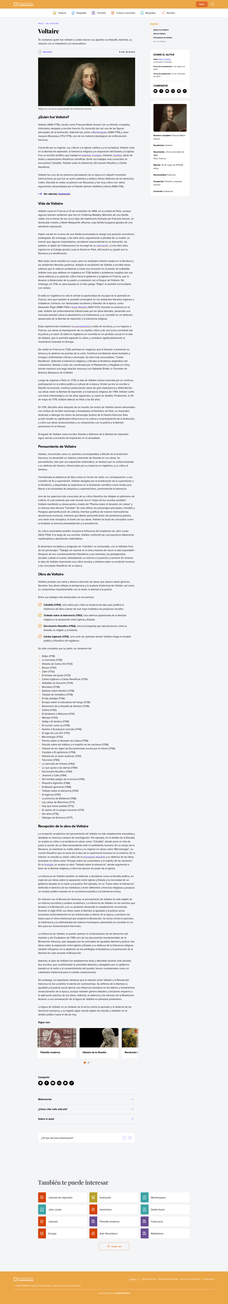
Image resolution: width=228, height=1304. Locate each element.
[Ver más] (189, 42)
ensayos (96, 155)
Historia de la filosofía (94, 1052)
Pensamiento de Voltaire (162, 37)
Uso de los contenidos (190, 1279)
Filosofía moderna (50, 1052)
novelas (117, 155)
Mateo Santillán (165, 59)
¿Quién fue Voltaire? (161, 30)
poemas (86, 155)
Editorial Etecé (123, 1293)
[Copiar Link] (71, 1083)
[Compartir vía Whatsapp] (65, 1083)
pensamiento (82, 326)
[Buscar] (212, 4)
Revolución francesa (136, 1052)
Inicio (40, 23)
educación (102, 245)
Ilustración (64, 194)
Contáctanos (208, 1279)
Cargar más (116, 1246)
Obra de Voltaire (159, 41)
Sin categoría (52, 23)
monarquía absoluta (94, 857)
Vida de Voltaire (159, 33)
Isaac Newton (79, 307)
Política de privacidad (168, 1279)
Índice (201, 4)
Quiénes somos (149, 1279)
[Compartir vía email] (53, 1083)
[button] (85, 1063)
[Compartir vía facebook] (46, 1083)
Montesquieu (99, 132)
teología (48, 864)
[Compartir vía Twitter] (40, 1083)
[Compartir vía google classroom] (59, 1083)
